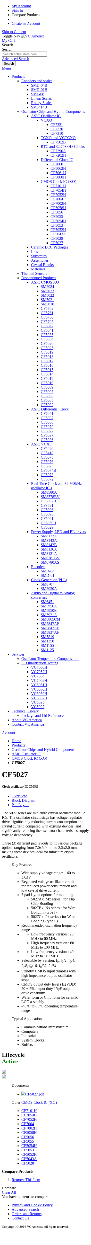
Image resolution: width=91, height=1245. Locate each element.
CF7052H (29, 1119)
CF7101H (29, 1111)
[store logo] (32, 36)
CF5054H (29, 1146)
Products (18, 745)
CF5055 (27, 1141)
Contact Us (20, 1218)
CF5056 (27, 1137)
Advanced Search (15, 59)
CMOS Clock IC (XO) (29, 758)
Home (16, 741)
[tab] (50, 796)
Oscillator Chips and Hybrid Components (43, 749)
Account (8, 732)
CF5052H (29, 1154)
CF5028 (27, 1163)
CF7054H (29, 1115)
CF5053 (27, 1150)
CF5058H (29, 1132)
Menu (6, 68)
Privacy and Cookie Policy (32, 1205)
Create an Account (26, 23)
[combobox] (24, 54)
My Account (21, 6)
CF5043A (29, 1159)
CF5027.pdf (34, 1094)
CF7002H (29, 1128)
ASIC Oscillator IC (26, 754)
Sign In (17, 10)
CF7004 (27, 1124)
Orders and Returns (26, 1214)
